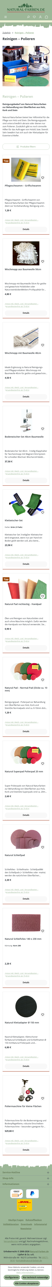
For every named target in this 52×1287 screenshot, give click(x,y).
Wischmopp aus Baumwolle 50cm (23, 269)
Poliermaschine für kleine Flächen (23, 1106)
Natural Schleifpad (15, 855)
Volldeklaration (11, 1224)
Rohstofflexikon (34, 1220)
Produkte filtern (28, 146)
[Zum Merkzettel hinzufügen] (42, 177)
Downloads (26, 1224)
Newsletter (26, 1228)
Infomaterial (40, 1224)
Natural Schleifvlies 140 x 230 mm (23, 938)
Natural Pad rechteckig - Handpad (23, 604)
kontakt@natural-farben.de (29, 1260)
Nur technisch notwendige (35, 1277)
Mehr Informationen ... (26, 1272)
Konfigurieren (12, 1277)
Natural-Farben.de (39, 1251)
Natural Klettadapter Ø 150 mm (22, 1022)
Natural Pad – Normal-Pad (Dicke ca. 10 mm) (26, 689)
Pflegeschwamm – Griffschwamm (23, 185)
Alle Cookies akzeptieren (26, 1283)
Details (26, 229)
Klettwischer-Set (14, 520)
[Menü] (6, 16)
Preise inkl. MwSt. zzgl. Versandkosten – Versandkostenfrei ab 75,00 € (21, 221)
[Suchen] (28, 16)
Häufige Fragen (16, 1220)
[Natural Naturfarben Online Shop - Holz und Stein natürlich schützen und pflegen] (26, 7)
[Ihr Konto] (40, 16)
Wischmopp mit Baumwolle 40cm (23, 353)
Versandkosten (11, 1241)
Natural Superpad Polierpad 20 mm (24, 771)
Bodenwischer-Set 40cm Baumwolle (24, 436)
